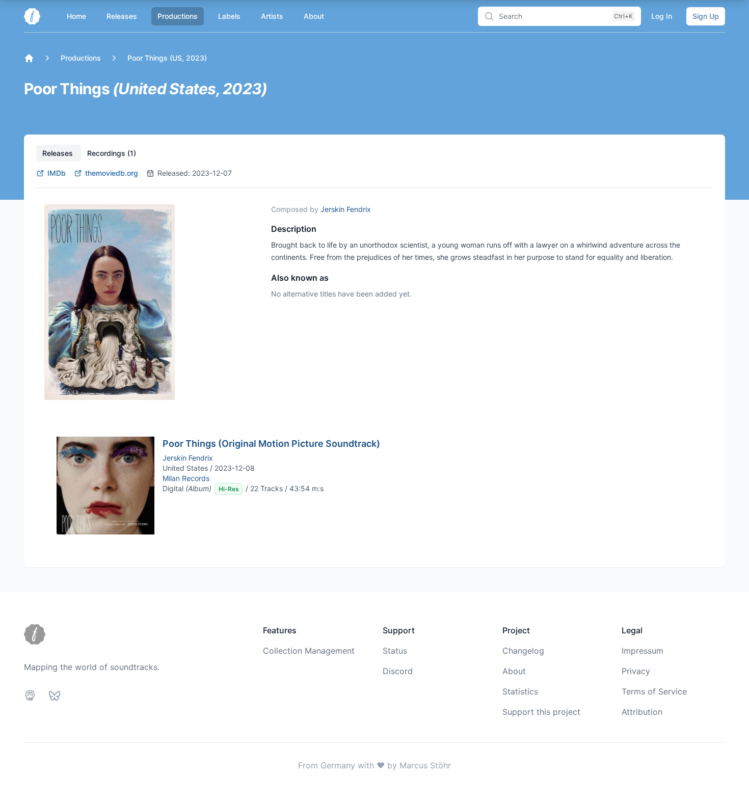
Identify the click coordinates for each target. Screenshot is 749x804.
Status (395, 651)
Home (76, 16)
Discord (398, 671)
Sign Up (705, 16)
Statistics (520, 691)
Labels (229, 16)
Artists (272, 16)
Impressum (642, 651)
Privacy (636, 671)
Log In (661, 16)
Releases (121, 16)
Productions (177, 16)
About (314, 16)
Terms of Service (654, 691)
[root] (29, 58)
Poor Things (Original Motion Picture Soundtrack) (271, 443)
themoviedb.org (111, 173)
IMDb (56, 173)
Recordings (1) (111, 153)
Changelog (523, 651)
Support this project (541, 712)
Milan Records (186, 478)
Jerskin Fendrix (345, 209)
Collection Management (309, 651)
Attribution (642, 712)
